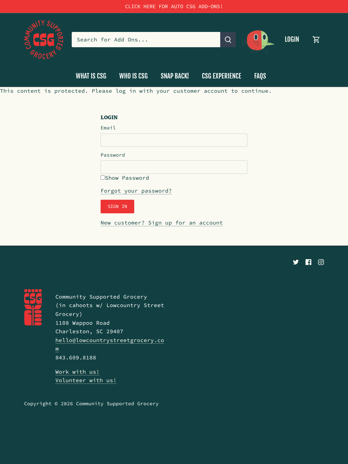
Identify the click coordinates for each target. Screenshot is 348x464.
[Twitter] (296, 261)
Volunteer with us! (86, 380)
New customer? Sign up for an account (162, 222)
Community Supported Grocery (117, 403)
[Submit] (228, 39)
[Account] (258, 39)
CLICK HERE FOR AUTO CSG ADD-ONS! (174, 6)
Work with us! (77, 371)
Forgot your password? (136, 190)
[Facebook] (308, 261)
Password (113, 155)
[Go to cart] (316, 39)
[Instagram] (321, 261)
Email (108, 128)
